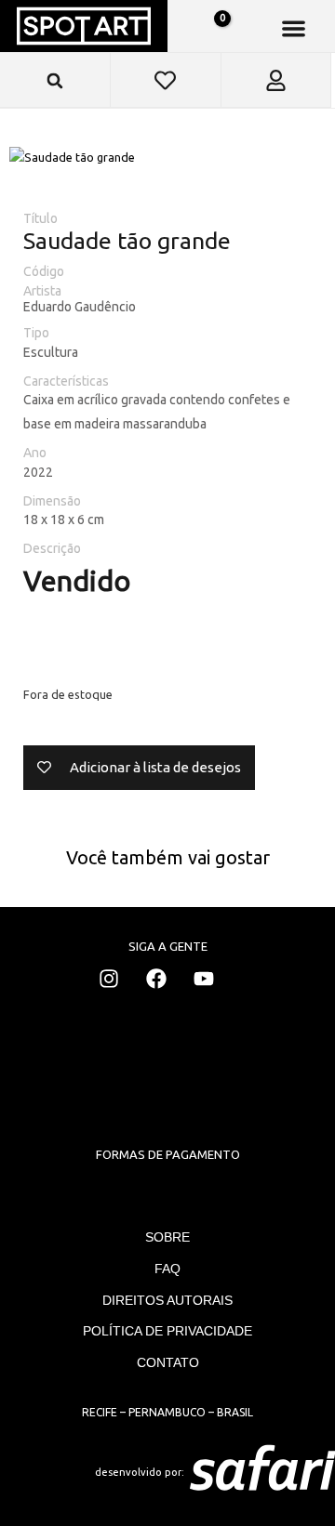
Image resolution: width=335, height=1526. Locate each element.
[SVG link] (262, 1471)
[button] (294, 28)
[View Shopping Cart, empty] (212, 29)
